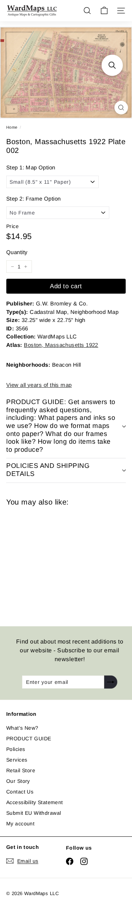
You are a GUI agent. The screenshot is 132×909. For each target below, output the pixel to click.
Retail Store (20, 770)
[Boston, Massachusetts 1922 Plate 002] (58, 562)
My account (20, 823)
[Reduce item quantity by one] (12, 266)
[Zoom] (121, 107)
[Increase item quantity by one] (25, 266)
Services (16, 760)
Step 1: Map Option (30, 167)
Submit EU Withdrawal (33, 813)
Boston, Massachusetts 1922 (61, 345)
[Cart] (104, 10)
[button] (112, 65)
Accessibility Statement (34, 802)
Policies (15, 749)
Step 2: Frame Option (33, 198)
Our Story (18, 781)
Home (12, 127)
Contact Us (19, 792)
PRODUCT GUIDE (28, 738)
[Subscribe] (110, 682)
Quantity (16, 252)
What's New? (22, 728)
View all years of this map (39, 385)
